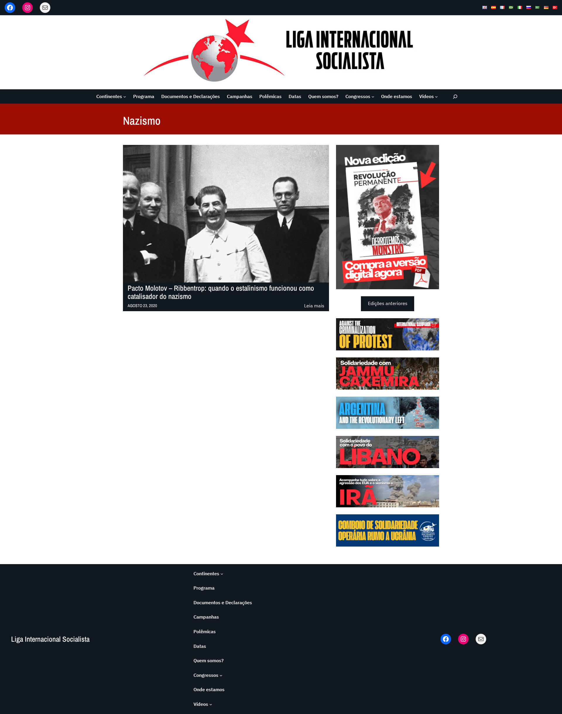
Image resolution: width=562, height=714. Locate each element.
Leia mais (314, 306)
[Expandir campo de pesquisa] (455, 96)
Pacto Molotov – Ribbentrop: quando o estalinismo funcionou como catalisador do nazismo (221, 292)
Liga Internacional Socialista (50, 639)
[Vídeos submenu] (436, 96)
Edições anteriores (387, 303)
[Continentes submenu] (124, 96)
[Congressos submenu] (372, 96)
